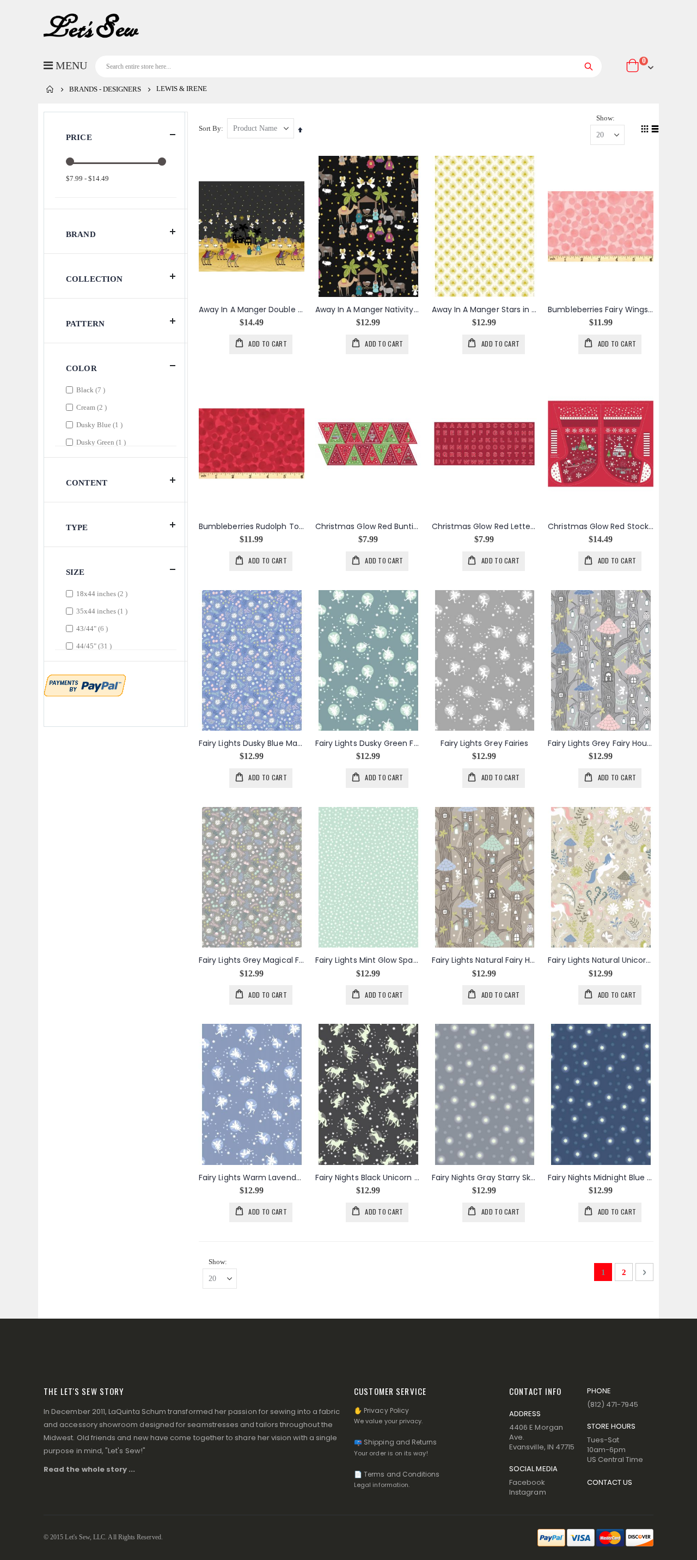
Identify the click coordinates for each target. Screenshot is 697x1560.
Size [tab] (75, 572)
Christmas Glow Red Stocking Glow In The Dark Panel (600, 526)
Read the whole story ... (90, 1469)
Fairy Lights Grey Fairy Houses (600, 743)
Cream (92, 407)
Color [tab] (81, 368)
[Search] (589, 66)
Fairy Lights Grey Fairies (485, 743)
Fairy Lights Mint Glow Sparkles (368, 960)
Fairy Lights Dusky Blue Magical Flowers (251, 743)
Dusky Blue (100, 424)
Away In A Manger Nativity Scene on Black (368, 310)
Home (50, 89)
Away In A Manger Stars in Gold (484, 310)
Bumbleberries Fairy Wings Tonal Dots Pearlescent (600, 310)
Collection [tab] (94, 279)
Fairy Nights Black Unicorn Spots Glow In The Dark (368, 1178)
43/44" (93, 628)
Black (92, 389)
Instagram (527, 1492)
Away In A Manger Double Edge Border (251, 310)
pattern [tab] (85, 323)
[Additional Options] (85, 684)
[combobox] (348, 66)
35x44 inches (103, 610)
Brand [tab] (81, 234)
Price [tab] (79, 137)
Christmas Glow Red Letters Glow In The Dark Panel (484, 526)
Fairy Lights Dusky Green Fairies (368, 743)
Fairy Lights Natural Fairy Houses (484, 960)
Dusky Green (102, 442)
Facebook (527, 1482)
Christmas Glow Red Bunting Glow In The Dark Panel (368, 526)
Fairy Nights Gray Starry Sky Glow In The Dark (484, 1178)
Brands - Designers (105, 89)
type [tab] (77, 527)
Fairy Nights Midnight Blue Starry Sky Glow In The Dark (600, 1178)
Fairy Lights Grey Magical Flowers (251, 960)
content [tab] (86, 482)
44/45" (95, 645)
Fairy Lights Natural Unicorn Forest (600, 960)
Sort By (210, 128)
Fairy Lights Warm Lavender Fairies (251, 1178)
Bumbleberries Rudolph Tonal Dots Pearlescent (251, 526)
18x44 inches (103, 593)
